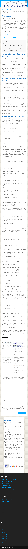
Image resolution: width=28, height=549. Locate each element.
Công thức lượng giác (7, 481)
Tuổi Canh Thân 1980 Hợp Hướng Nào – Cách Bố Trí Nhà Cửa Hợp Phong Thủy (14, 435)
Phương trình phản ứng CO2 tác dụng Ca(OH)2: (12, 46)
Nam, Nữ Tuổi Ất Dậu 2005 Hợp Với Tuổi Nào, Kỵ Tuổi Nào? (13, 427)
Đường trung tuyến (7, 485)
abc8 (2, 515)
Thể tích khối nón (6, 487)
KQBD (2, 504)
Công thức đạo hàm (7, 483)
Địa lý (3, 529)
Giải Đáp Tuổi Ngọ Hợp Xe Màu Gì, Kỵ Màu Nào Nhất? (14, 442)
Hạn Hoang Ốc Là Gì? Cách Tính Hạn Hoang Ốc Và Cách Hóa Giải (13, 457)
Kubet (3, 491)
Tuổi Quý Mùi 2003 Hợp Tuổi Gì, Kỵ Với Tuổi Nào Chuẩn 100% (14, 439)
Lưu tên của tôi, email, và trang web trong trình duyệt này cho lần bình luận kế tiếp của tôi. (13, 408)
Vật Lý (3, 542)
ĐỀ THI (3, 527)
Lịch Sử (4, 533)
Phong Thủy (5, 536)
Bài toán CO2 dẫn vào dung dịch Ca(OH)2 (14, 48)
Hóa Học (4, 531)
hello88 (2, 517)
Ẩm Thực (4, 525)
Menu (26, 1)
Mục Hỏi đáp (5, 534)
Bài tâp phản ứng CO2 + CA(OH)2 (12, 50)
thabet (3, 493)
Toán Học (4, 538)
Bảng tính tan (5, 501)
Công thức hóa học (7, 499)
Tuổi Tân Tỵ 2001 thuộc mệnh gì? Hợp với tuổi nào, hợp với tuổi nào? (14, 424)
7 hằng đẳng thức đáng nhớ (9, 489)
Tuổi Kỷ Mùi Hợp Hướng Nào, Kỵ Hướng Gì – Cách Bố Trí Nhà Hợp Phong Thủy (13, 431)
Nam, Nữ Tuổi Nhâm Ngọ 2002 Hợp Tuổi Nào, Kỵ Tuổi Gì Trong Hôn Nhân (13, 453)
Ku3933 (3, 506)
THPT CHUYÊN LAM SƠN (9, 547)
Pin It (15, 337)
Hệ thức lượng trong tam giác (9, 479)
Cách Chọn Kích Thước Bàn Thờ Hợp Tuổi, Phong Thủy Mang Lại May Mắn (13, 449)
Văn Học (4, 540)
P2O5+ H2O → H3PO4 (10, 36)
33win (2, 512)
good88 (2, 509)
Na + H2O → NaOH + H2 (10, 37)
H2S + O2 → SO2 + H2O (10, 34)
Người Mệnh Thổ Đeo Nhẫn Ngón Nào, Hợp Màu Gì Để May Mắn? (13, 445)
